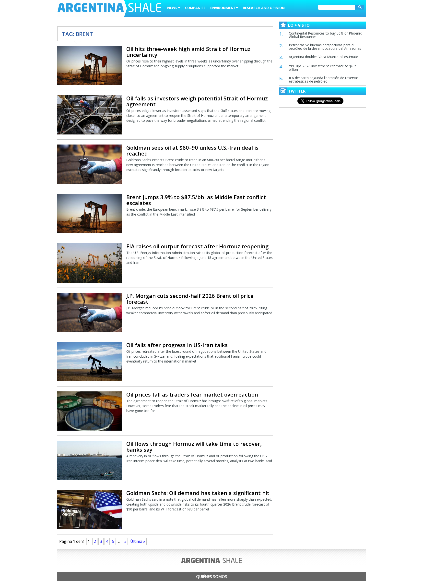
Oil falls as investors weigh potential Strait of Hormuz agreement (197, 101)
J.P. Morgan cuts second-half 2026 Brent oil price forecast (190, 298)
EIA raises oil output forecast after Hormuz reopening (197, 246)
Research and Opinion (264, 7)
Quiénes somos (211, 576)
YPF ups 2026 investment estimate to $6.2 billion (322, 68)
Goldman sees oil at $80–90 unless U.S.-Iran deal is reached (192, 150)
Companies (195, 7)
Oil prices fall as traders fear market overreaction (192, 394)
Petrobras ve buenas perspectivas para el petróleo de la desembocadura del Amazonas (325, 47)
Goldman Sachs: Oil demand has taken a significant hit (198, 492)
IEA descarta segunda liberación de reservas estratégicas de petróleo (324, 79)
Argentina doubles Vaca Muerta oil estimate (323, 56)
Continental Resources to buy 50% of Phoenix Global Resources (325, 35)
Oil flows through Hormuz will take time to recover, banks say (194, 446)
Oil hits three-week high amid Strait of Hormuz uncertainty (188, 51)
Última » (137, 541)
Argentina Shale (109, 8)
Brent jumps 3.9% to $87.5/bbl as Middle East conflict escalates (196, 199)
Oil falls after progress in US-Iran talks (177, 345)
